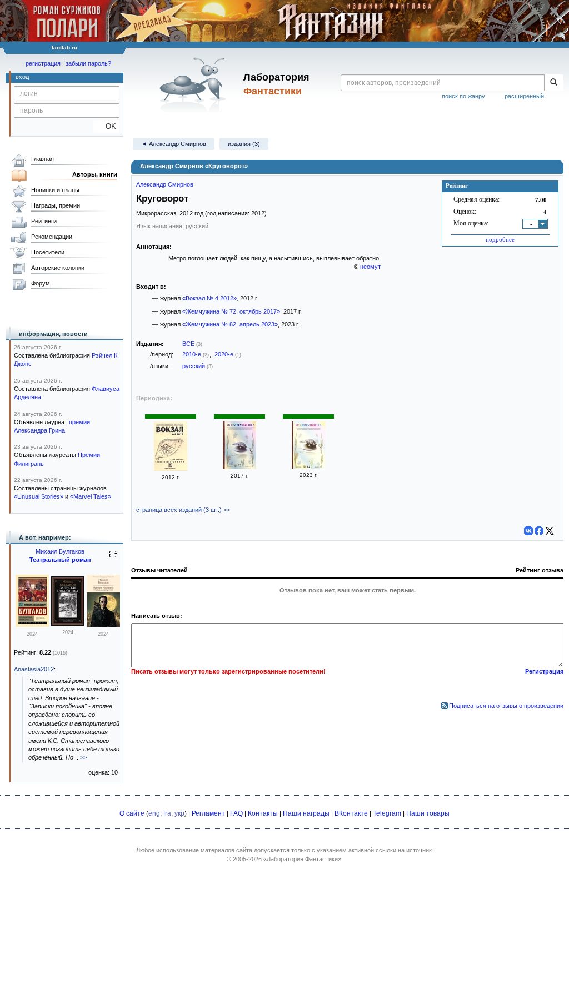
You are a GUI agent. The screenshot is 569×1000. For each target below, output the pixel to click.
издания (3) (244, 143)
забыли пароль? (88, 63)
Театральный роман (60, 559)
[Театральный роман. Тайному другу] (32, 624)
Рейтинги (44, 221)
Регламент (208, 813)
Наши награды (306, 813)
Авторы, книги (94, 174)
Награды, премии (55, 205)
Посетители (47, 252)
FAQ (236, 813)
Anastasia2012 (34, 669)
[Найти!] (553, 82)
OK (106, 126)
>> (83, 757)
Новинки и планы (55, 190)
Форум (40, 283)
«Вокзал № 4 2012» (209, 298)
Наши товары (428, 813)
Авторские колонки (57, 267)
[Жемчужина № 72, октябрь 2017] (239, 467)
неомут (370, 266)
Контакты (263, 813)
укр (179, 813)
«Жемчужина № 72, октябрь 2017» (231, 311)
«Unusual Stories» (38, 496)
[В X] (549, 530)
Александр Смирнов (164, 184)
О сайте (131, 813)
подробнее (500, 239)
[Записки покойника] (67, 623)
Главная (42, 158)
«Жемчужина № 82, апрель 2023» (230, 324)
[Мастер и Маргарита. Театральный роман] (103, 624)
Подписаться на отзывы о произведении (506, 705)
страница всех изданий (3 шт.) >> (183, 509)
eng (154, 813)
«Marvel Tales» (90, 496)
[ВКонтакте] (528, 530)
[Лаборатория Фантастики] (194, 84)
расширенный (524, 96)
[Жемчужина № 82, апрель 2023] (308, 466)
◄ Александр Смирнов (173, 143)
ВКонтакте (351, 813)
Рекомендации (51, 236)
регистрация (43, 63)
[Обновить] (112, 558)
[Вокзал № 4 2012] (170, 468)
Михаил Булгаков (60, 551)
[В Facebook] (539, 530)
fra (167, 813)
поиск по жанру (463, 96)
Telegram (387, 813)
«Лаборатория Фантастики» (302, 859)
